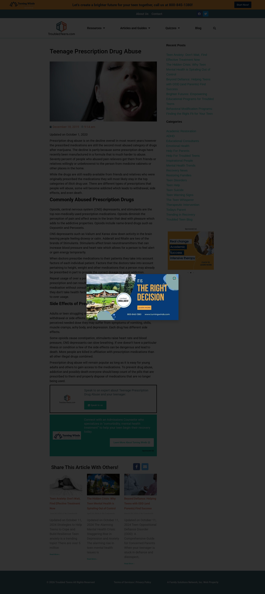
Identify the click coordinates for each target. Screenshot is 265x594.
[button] (174, 278)
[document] (132, 297)
